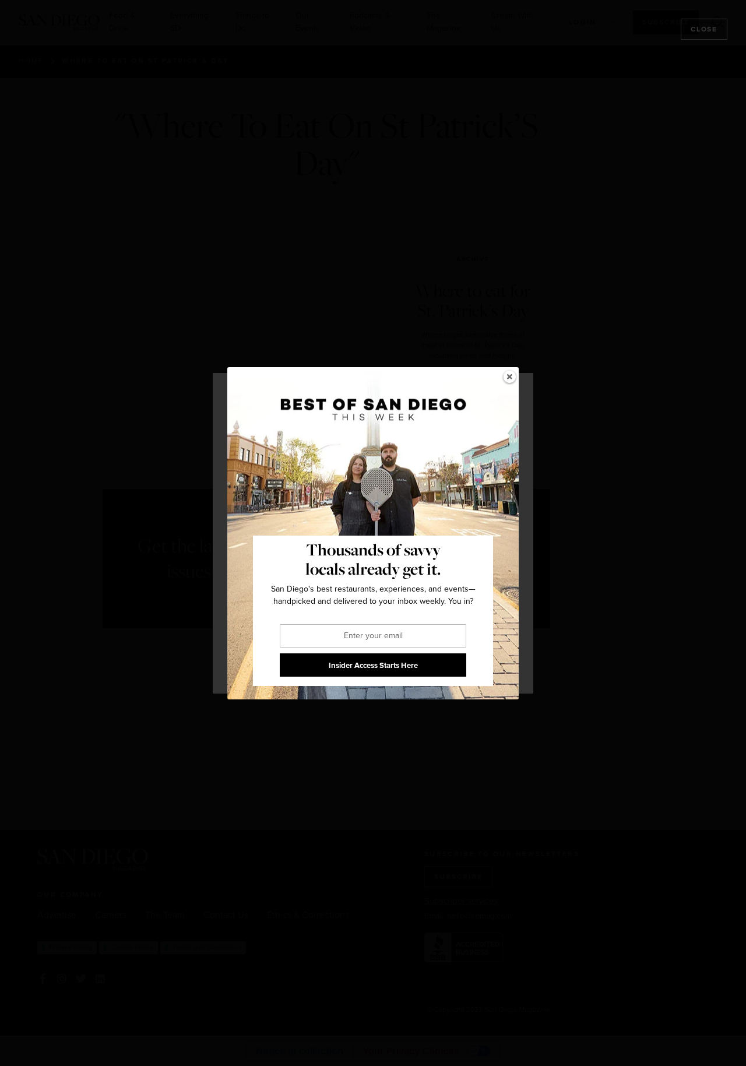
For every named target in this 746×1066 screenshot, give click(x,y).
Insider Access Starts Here (373, 664)
